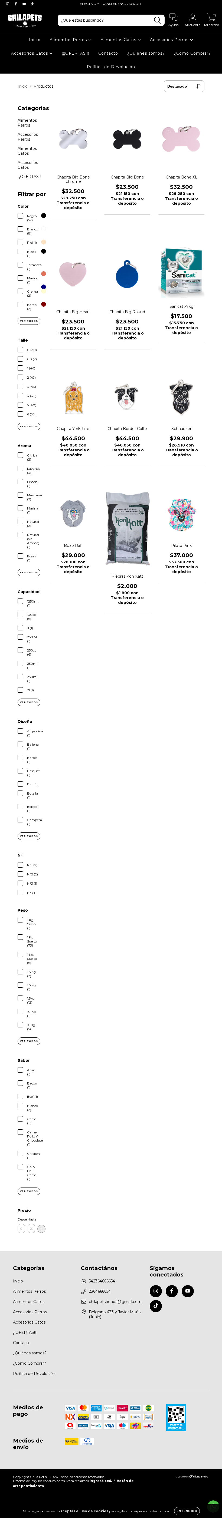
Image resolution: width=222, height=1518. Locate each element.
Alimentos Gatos (119, 39)
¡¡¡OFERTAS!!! (75, 53)
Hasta (31, 1219)
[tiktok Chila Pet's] (32, 3)
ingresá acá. (101, 1481)
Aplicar (41, 1229)
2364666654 (100, 1291)
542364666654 (102, 1281)
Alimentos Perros (69, 39)
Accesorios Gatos (30, 53)
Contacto (108, 53)
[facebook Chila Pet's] (16, 3)
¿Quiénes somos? (146, 53)
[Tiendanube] (192, 1477)
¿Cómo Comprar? (192, 53)
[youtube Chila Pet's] (25, 3)
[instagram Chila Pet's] (8, 3)
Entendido (187, 1511)
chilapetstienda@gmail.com (115, 1301)
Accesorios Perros (170, 39)
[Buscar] (157, 20)
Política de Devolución (111, 66)
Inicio (35, 39)
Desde (21, 1219)
